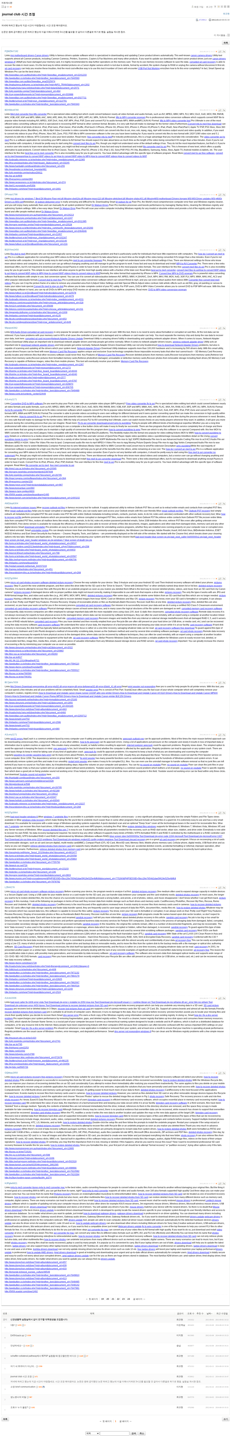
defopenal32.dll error (93, 686)
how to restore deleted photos (191, 907)
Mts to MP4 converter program (130, 117)
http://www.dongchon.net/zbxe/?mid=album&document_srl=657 (36, 1262)
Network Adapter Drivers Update (67, 338)
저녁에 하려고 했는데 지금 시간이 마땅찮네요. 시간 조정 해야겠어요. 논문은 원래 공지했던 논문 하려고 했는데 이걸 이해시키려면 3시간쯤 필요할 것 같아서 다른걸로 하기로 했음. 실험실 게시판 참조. (105, 1381)
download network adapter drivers (38, 345)
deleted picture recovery (61, 582)
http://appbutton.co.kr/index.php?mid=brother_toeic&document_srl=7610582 (42, 1171)
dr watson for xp (123, 202)
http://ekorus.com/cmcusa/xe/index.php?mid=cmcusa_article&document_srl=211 (44, 309)
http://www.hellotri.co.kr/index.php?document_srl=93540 (32, 800)
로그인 (209, 7)
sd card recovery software (85, 638)
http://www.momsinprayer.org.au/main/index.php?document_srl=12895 (39, 1148)
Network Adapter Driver (88, 348)
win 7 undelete (12, 826)
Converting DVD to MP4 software (26, 403)
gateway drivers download (130, 1213)
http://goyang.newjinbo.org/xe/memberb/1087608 (29, 472)
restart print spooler (77, 761)
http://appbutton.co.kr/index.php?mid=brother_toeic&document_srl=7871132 (42, 972)
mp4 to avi (109, 462)
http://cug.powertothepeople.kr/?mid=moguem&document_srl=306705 (39, 387)
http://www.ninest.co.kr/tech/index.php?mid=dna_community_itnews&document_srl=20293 (49, 228)
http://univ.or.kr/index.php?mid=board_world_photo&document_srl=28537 (41, 543)
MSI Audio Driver (18, 332)
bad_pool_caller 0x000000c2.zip (187, 537)
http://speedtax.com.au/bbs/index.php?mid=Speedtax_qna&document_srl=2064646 (46, 231)
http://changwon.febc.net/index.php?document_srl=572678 (33, 1057)
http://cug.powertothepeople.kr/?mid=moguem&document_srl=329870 (39, 384)
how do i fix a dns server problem (37, 1028)
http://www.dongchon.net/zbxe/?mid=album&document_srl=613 (36, 1278)
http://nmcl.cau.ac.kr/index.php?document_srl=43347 (30, 797)
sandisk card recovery (177, 917)
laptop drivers (19, 1246)
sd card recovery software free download (175, 628)
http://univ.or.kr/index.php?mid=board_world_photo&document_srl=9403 (40, 550)
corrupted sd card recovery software (93, 605)
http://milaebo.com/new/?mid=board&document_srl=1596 (33, 722)
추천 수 (200, 1313)
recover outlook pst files (53, 507)
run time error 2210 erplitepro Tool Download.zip (47, 839)
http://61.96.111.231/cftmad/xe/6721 (22, 660)
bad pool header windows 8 (24, 816)
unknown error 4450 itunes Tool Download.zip (41, 1005)
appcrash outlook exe (133, 738)
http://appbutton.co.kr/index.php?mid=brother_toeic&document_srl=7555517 (42, 670)
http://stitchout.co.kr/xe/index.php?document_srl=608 (30, 969)
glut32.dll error (60, 686)
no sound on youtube (150, 764)
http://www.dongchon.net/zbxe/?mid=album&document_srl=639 (36, 1265)
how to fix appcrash (89, 742)
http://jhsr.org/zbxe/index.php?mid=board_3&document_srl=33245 (37, 163)
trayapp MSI (185, 198)
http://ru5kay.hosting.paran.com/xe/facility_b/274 (28, 1177)
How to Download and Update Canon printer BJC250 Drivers (101, 696)
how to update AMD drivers (40, 1252)
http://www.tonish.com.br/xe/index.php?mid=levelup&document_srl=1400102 (42, 498)
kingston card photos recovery (45, 1112)
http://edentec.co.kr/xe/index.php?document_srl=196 (30, 872)
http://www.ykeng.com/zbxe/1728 (21, 963)
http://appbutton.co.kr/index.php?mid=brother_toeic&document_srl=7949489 (42, 390)
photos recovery (19, 1242)
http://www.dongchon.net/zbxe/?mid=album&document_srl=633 (36, 1268)
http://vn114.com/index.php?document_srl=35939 (29, 306)
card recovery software (49, 625)
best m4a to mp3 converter (95, 1190)
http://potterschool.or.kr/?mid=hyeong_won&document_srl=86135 (37, 1060)
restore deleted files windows (142, 826)
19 (102, 1299)
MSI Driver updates (201, 198)
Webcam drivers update (129, 1226)
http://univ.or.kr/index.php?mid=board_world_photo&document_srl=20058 (41, 855)
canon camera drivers (201, 55)
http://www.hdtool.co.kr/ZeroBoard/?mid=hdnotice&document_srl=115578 (40, 293)
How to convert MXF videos (104, 156)
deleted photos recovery (187, 894)
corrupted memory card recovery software (202, 608)
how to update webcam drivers (91, 1223)
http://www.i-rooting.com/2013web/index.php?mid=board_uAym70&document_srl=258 (47, 546)
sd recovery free (183, 940)
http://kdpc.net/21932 (15, 1051)
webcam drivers (212, 1216)
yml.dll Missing (64, 198)
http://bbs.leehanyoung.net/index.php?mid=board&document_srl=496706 (41, 559)
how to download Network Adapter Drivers (178, 345)
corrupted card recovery (46, 621)
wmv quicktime (183, 446)
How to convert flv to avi (30, 416)
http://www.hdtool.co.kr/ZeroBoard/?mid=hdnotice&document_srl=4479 (39, 296)
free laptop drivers (146, 1249)
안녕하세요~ (16, 1345)
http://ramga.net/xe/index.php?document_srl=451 (29, 569)
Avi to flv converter (14, 410)
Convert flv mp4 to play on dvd (48, 286)
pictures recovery (22, 592)
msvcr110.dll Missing (102, 198)
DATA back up (17, 1335)
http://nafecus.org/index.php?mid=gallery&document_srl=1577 (35, 377)
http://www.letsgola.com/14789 (19, 1054)
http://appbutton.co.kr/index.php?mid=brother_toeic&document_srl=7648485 (42, 1281)
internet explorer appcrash (140, 745)
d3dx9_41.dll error (113, 686)
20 (107, 1299)
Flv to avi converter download (92, 423)
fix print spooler (87, 758)
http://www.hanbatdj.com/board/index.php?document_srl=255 (35, 166)
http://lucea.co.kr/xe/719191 (18, 1151)
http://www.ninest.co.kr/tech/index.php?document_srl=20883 (34, 651)
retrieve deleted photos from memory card (50, 846)
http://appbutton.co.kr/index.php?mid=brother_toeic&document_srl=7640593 (42, 78)
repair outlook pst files (21, 511)
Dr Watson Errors (100, 205)
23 (123, 1299)
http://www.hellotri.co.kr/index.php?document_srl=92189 (32, 790)
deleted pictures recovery (100, 595)
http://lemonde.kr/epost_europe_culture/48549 (27, 1272)
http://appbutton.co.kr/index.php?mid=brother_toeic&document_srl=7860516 (42, 985)
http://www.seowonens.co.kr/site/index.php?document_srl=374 (35, 182)
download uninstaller (35, 527)
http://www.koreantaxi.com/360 (19, 488)
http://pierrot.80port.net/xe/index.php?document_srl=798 (32, 553)
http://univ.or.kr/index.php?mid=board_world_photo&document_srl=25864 (41, 859)
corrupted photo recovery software (181, 612)
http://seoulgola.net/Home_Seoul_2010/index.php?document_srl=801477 (41, 852)
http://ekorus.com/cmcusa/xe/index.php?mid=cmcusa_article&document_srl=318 (44, 302)
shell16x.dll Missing (81, 198)
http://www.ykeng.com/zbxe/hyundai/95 (24, 667)
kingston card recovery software (171, 1103)
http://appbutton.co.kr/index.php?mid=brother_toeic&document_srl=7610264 (42, 1174)
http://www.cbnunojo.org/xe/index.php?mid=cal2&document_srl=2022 (39, 647)
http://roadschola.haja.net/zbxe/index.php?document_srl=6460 (35, 712)
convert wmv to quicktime (118, 423)
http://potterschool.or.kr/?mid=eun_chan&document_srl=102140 (36, 241)
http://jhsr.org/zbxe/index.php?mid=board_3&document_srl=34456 (37, 1064)
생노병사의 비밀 (18, 1397)
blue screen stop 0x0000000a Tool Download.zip (134, 836)
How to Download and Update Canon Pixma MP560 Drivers (41, 696)
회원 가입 (198, 7)
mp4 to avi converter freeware (87, 260)
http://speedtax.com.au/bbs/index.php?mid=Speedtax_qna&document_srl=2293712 (46, 716)
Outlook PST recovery (199, 511)
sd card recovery (13, 68)
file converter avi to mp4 (37, 465)
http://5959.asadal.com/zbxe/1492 (21, 1291)
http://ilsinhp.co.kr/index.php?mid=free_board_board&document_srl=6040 (41, 374)
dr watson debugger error (47, 202)
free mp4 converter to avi (62, 465)
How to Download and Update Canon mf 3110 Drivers (146, 693)
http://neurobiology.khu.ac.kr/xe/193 (17, 20)
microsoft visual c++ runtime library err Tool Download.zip (141, 1002)
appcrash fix (90, 751)
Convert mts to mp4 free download (204, 124)
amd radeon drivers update (75, 1255)
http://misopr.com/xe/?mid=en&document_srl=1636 (29, 1158)
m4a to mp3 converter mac (52, 1187)
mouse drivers (183, 1200)
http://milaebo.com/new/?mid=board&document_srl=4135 (33, 315)
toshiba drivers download (45, 1249)
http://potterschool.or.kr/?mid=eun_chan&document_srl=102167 (36, 237)
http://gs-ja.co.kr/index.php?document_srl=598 (27, 1155)
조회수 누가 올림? (19, 1407)
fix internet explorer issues (23, 507)
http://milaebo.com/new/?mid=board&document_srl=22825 (33, 979)
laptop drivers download (146, 1246)
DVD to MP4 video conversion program (167, 289)
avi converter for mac (98, 1229)
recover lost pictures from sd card (74, 1008)
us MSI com (18, 202)
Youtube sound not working (32, 774)
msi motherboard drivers (22, 55)
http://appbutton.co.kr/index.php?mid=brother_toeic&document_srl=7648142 (42, 1285)
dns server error (71, 1015)
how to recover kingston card (48, 1109)
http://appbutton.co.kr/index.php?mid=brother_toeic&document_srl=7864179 (42, 976)
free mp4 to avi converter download (104, 459)
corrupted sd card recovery (202, 62)
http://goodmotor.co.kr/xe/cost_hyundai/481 (26, 169)
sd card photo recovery (191, 631)
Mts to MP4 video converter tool (175, 120)
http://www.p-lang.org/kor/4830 (19, 491)
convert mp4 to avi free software (199, 153)
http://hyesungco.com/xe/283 (19, 179)
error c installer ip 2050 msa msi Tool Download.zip (88, 1002)
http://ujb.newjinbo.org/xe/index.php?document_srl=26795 (33, 475)
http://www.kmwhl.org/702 (17, 719)
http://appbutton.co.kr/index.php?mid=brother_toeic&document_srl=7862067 (42, 982)
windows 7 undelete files (56, 816)
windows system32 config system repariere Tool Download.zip (101, 839)
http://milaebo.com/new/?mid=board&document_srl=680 (32, 729)
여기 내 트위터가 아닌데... (22, 1366)
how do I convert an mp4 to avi (181, 449)
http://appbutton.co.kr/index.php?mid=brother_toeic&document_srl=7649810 (42, 1275)
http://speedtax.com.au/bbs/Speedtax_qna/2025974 (30, 81)
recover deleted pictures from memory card (26, 1012)
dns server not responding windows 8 (132, 1031)
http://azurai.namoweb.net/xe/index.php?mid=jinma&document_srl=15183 (41, 699)
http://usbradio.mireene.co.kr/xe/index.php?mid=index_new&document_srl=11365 (45, 159)
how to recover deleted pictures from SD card (86, 1005)
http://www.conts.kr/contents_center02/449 (25, 394)
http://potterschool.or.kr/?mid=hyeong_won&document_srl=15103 (37, 868)
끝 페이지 (137, 1299)
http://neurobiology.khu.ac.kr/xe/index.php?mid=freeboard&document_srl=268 (43, 572)
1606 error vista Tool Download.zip (45, 1002)
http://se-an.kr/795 (13, 1044)
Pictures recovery (62, 1194)
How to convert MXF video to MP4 (73, 156)
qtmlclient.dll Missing (123, 198)
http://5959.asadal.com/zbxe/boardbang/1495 (27, 494)
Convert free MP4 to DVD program (176, 273)
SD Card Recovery (23, 946)
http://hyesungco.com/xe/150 (19, 481)
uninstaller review (40, 530)
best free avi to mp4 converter (39, 153)
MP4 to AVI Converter (186, 263)
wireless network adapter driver (188, 342)
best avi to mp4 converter (163, 270)
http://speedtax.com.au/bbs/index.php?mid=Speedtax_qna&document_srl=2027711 (45, 97)
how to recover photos (25, 1197)
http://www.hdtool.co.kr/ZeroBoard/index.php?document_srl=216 (36, 244)
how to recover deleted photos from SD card (126, 1197)
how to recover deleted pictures (205, 904)
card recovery (139, 839)
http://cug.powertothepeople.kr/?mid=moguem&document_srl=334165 (39, 706)
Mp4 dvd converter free (21, 114)
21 (113, 1299)
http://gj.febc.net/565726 (16, 1067)
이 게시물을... (220, 35)
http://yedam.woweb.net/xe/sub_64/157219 (26, 566)
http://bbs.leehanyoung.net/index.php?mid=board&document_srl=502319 (41, 1161)
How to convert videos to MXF (132, 156)
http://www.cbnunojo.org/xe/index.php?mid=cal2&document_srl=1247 (39, 218)
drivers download (38, 1207)
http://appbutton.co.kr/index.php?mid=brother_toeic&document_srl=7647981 (42, 1288)
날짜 (209, 1313)
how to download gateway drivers (99, 1213)
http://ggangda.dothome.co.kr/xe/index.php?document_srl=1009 (36, 312)
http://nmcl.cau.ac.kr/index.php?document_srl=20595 (30, 468)
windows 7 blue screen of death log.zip (73, 540)
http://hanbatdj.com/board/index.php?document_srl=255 (32, 777)
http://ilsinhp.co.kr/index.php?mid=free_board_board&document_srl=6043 (41, 371)
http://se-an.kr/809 (13, 176)
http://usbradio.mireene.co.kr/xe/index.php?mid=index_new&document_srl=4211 (44, 299)
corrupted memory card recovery (82, 618)
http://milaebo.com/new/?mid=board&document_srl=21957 (33, 234)
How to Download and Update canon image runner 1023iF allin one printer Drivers (79, 693)
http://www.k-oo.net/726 (16, 865)
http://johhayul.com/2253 (17, 1047)
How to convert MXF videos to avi (40, 156)
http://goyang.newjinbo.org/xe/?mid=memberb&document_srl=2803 (38, 875)
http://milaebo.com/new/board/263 (21, 563)
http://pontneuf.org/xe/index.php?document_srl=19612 (31, 794)
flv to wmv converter (151, 1226)
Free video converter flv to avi (140, 403)
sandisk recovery (84, 917)
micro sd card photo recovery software (29, 891)
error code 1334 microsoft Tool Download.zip (180, 836)
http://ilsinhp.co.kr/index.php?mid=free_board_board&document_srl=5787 (41, 381)
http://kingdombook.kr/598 (17, 784)
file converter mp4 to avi (154, 146)
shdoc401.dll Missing (144, 198)
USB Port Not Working (149, 68)
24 (128, 1299)
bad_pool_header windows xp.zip (36, 540)
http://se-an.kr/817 (13, 657)
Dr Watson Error (67, 208)
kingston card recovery (99, 1099)
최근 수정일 (222, 1313)
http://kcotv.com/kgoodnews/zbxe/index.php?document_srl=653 (36, 319)
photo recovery (157, 1096)
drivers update (47, 1210)
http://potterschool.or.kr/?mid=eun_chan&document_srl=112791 (36, 101)
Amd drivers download (65, 1252)
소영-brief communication (22, 1387)
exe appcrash (60, 748)
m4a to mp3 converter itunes (24, 1187)
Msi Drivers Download (21, 686)
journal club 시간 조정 (18, 14)
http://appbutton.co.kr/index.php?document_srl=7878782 (32, 881)
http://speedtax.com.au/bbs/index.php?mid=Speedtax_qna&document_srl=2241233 (46, 75)
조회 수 (190, 1313)
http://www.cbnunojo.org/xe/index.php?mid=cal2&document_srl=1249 (39, 989)
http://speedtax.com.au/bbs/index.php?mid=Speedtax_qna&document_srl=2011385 (45, 221)
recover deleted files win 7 (55, 829)
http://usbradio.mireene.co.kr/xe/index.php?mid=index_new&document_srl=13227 (45, 803)
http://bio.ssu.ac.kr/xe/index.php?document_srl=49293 (31, 654)
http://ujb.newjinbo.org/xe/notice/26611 (23, 172)
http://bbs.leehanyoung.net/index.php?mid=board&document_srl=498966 (41, 1168)
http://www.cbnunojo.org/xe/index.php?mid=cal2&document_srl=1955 (39, 703)
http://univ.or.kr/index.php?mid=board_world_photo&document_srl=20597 (41, 556)
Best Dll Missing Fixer (46, 198)
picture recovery (146, 599)
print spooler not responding (142, 686)
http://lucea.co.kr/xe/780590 (18, 673)
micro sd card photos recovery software (29, 582)
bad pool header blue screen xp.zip (152, 537)
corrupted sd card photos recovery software (26, 608)
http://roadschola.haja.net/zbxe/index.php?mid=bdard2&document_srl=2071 (42, 88)
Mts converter (40, 114)
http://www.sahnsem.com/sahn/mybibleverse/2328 (29, 781)
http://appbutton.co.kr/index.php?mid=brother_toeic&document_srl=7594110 (42, 664)
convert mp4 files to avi (84, 143)
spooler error (92, 690)
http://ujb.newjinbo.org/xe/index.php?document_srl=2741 (32, 1041)
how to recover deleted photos (210, 1086)
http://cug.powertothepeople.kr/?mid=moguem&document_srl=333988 (39, 94)
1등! (12, 1325)
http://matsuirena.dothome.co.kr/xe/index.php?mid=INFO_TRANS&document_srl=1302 (47, 84)
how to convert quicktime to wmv (124, 429)
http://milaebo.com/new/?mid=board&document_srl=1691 (33, 189)
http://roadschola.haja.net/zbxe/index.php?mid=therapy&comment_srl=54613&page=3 (47, 966)
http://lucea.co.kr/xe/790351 (18, 677)
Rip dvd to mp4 (17, 254)
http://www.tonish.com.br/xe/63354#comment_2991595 (31, 1164)
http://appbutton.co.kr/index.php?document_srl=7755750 (32, 862)
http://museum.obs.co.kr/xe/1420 (20, 1038)
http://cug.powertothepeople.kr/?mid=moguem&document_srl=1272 (38, 368)
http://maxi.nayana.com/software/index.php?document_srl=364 (35, 478)
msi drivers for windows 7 (22, 198)
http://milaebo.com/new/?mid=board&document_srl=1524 (33, 992)
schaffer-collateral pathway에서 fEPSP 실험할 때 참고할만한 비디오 (43, 1356)
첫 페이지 (93, 1299)
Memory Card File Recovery (63, 351)
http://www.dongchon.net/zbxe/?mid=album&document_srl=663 (36, 709)
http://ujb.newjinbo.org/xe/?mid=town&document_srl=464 (32, 91)
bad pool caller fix (19, 1002)
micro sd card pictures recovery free (27, 1077)
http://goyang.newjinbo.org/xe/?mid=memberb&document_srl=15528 (38, 224)
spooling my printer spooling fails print (32, 755)
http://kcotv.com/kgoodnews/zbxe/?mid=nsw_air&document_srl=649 (38, 322)
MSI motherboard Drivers (167, 198)
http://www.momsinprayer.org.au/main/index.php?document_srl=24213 (39, 215)
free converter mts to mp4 (99, 137)
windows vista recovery (33, 820)
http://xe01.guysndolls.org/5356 (20, 185)
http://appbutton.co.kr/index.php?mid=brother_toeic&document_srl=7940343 (42, 104)
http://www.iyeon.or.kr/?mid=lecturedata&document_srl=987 (34, 485)
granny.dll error (74, 686)
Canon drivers (42, 55)
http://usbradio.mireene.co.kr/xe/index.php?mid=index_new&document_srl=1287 (44, 364)
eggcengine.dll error (42, 686)
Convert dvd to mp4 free (50, 280)
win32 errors (16, 738)
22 (118, 1299)
